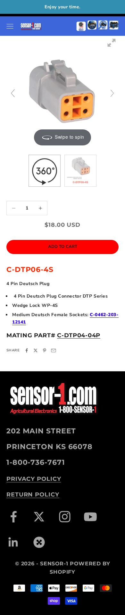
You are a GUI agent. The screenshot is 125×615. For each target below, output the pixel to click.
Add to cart (62, 247)
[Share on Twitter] (35, 350)
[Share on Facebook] (26, 350)
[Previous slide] (12, 93)
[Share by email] (53, 350)
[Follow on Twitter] (39, 517)
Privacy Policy (33, 478)
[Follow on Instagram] (65, 517)
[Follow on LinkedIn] (13, 542)
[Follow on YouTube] (90, 517)
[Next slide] (112, 93)
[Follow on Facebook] (13, 517)
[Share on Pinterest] (44, 350)
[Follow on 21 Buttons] (39, 542)
